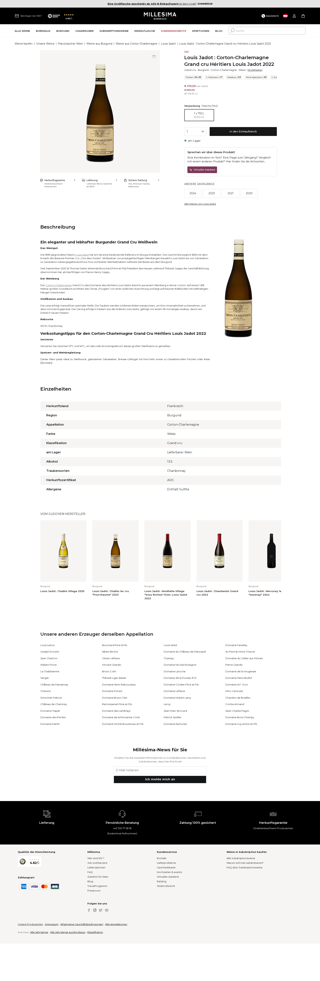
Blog (90, 881)
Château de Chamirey (53, 704)
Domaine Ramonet (175, 723)
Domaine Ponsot (112, 691)
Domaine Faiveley (236, 645)
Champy (169, 658)
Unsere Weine (45, 43)
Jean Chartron (48, 658)
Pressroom (94, 890)
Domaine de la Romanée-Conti (121, 717)
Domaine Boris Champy (239, 717)
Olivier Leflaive (111, 658)
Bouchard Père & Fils (114, 645)
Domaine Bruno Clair (114, 697)
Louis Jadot (168, 43)
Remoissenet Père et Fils (117, 704)
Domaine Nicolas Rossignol (180, 664)
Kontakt (161, 858)
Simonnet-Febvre (51, 697)
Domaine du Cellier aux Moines (244, 658)
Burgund (203, 69)
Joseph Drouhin (49, 651)
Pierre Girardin (234, 664)
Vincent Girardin (111, 664)
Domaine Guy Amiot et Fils (241, 723)
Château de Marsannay (54, 684)
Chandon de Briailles (237, 697)
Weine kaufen (24, 43)
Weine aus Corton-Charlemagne (136, 43)
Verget (44, 677)
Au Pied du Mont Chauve (240, 651)
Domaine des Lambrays (116, 710)
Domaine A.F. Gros (236, 684)
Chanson (45, 691)
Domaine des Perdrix (53, 717)
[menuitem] (22, 31)
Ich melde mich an (160, 779)
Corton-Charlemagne (224, 69)
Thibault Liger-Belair (114, 677)
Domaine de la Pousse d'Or (180, 677)
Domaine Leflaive (174, 691)
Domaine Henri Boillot (238, 677)
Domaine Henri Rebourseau (119, 684)
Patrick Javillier (172, 717)
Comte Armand (234, 704)
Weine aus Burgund (99, 43)
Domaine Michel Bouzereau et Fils (122, 723)
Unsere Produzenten (30, 924)
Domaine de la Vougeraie (240, 671)
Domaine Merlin (50, 723)
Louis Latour (47, 645)
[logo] (160, 15)
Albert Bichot (110, 651)
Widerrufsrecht (166, 885)
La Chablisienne (49, 671)
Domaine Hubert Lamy (177, 697)
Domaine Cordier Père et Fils (181, 684)
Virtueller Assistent (168, 876)
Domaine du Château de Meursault (185, 651)
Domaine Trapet (50, 710)
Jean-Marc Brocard (175, 710)
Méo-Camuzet (234, 691)
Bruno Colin (109, 671)
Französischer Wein (70, 43)
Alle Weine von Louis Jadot (200, 203)
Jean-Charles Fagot (237, 710)
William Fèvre (48, 664)
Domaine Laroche (175, 671)
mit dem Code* (152, 3)
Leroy (167, 704)
